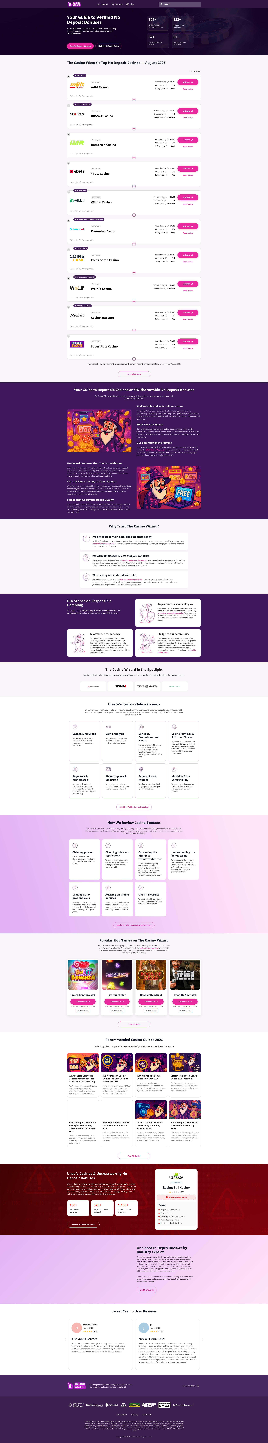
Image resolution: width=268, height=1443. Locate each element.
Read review (188, 89)
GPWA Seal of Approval (155, 450)
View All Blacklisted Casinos (83, 1224)
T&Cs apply (74, 96)
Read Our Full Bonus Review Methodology (134, 925)
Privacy (134, 1414)
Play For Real (81, 1001)
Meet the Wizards (147, 1290)
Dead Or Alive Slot (185, 995)
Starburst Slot (117, 995)
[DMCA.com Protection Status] (164, 1405)
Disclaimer (122, 1414)
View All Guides (134, 1156)
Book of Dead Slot (151, 995)
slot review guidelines (149, 948)
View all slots (134, 1024)
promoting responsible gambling (171, 613)
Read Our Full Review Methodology (134, 807)
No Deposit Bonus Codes (108, 46)
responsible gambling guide (103, 544)
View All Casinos (134, 374)
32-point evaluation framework (134, 560)
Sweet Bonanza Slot (83, 995)
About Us (146, 1414)
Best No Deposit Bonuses (80, 46)
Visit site (186, 82)
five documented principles (131, 579)
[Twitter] (198, 1385)
